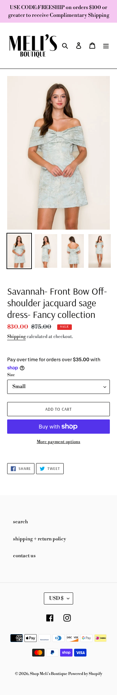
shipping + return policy (39, 539)
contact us (24, 556)
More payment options (58, 441)
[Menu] (106, 46)
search (20, 522)
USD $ (56, 598)
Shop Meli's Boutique (48, 673)
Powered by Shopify (85, 673)
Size (11, 374)
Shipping (16, 337)
